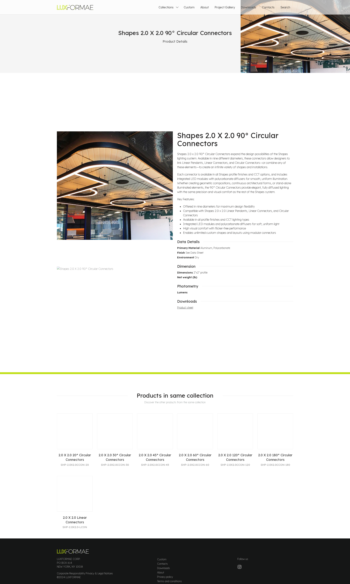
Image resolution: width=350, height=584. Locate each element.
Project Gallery (225, 7)
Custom (189, 7)
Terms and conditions (169, 581)
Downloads (248, 7)
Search (285, 7)
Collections (166, 7)
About (204, 7)
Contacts (268, 7)
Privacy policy (165, 577)
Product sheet (185, 307)
